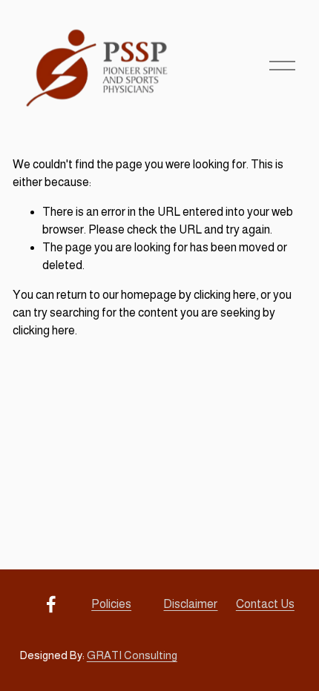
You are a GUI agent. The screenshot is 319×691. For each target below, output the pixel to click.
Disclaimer (190, 604)
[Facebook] (51, 604)
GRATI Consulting (132, 655)
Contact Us (265, 604)
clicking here (225, 294)
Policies (111, 604)
